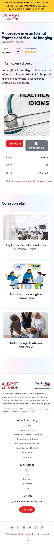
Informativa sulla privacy (27, 443)
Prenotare (15, 143)
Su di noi (27, 425)
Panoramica (36, 147)
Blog (27, 470)
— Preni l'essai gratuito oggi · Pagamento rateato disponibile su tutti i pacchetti (27, 6)
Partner (27, 479)
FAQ (27, 474)
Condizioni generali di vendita (27, 434)
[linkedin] (23, 527)
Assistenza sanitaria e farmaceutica (34, 181)
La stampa (27, 483)
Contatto (27, 456)
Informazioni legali (27, 430)
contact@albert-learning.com (28, 501)
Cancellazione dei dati (27, 448)
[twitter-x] (17, 527)
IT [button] (26, 540)
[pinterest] (41, 527)
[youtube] (29, 527)
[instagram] (35, 527)
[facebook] (11, 527)
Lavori (27, 488)
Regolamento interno (27, 439)
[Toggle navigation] (47, 17)
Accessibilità (27, 452)
